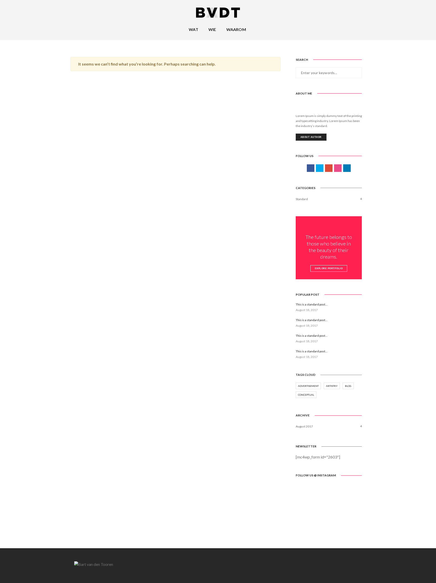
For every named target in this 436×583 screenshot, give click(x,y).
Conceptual (306, 394)
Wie (212, 29)
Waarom (236, 29)
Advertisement (308, 385)
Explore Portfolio (329, 268)
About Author (311, 137)
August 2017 (304, 426)
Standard (302, 199)
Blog (348, 385)
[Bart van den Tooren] (218, 12)
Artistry (332, 385)
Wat (193, 29)
